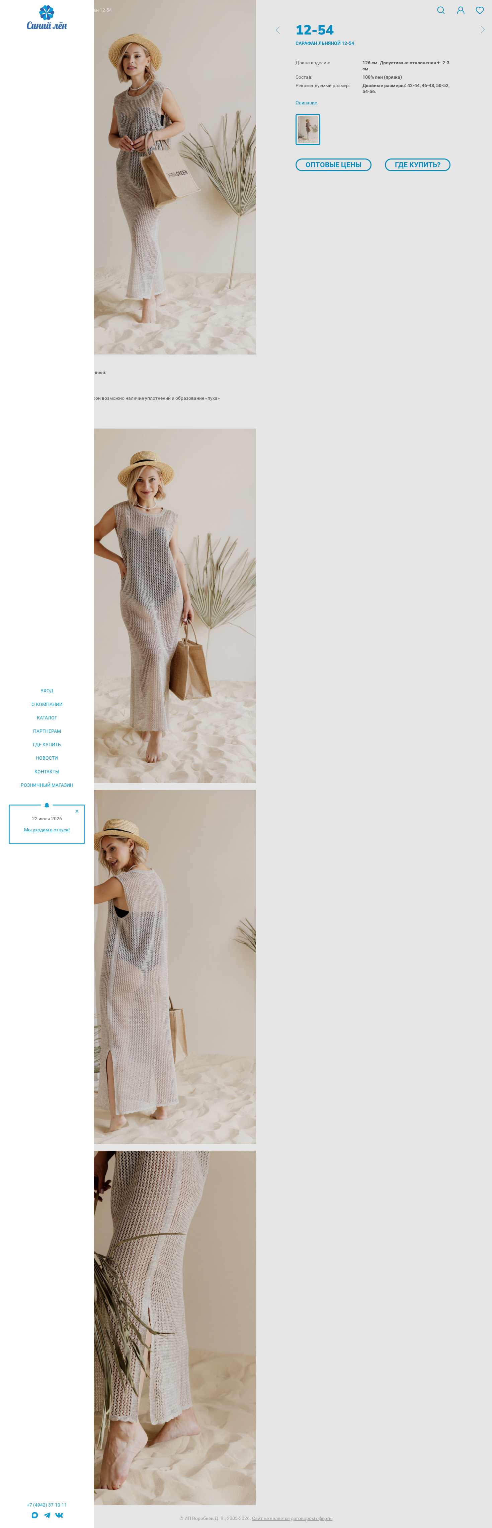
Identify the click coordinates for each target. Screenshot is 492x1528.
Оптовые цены (333, 165)
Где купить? (417, 165)
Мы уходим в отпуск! (47, 829)
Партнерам (47, 731)
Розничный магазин (47, 785)
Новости (47, 758)
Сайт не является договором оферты (292, 1518)
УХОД (47, 690)
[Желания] (480, 9)
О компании (47, 704)
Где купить (47, 744)
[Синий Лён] (47, 17)
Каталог (47, 717)
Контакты (46, 771)
